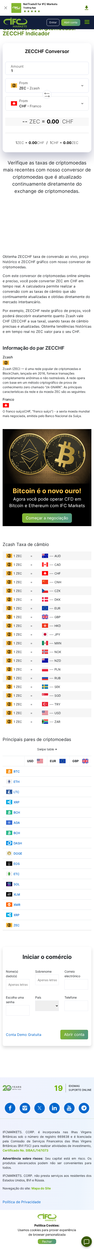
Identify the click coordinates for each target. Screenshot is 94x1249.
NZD (57, 660)
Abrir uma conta (23, 236)
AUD (57, 556)
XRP (16, 802)
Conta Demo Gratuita (23, 1034)
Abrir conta (70, 22)
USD (57, 713)
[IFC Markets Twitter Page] (39, 1108)
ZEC (16, 925)
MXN (57, 643)
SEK (57, 687)
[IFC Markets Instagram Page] (25, 1108)
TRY (57, 704)
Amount (17, 66)
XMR (17, 905)
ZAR (57, 722)
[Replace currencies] (47, 94)
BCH (17, 812)
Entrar (53, 22)
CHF (57, 573)
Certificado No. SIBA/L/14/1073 (25, 1150)
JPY (57, 634)
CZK (57, 591)
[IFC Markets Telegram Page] (84, 1108)
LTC (16, 792)
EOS (17, 864)
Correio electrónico (72, 974)
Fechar (47, 1241)
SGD (57, 695)
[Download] (86, 7)
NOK (57, 652)
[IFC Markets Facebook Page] (10, 1108)
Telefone (70, 997)
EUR (57, 608)
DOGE (18, 853)
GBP (57, 617)
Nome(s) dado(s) (12, 974)
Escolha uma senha (15, 1000)
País (38, 997)
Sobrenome (43, 971)
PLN (57, 669)
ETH (16, 782)
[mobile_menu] (87, 21)
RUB (57, 678)
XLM (17, 894)
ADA (17, 823)
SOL (17, 884)
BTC (17, 771)
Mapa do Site (41, 1188)
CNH (57, 582)
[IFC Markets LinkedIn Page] (54, 1108)
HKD (57, 626)
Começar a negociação (47, 518)
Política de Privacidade (22, 1202)
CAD (57, 564)
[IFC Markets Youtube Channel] (69, 1108)
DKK (57, 599)
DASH (18, 843)
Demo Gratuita (60, 236)
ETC (16, 874)
